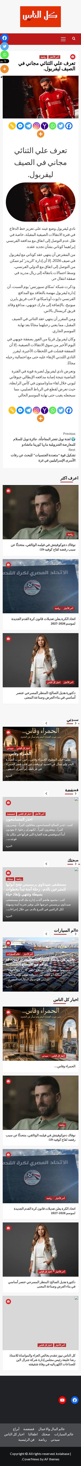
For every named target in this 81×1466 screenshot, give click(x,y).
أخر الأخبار (54, 56)
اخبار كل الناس (53, 682)
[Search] (73, 38)
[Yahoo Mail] (44, 126)
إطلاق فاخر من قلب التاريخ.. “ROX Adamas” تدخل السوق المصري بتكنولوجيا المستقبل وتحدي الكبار (40, 959)
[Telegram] (28, 126)
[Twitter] (60, 126)
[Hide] (1, 77)
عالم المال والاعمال (16, 743)
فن (32, 1439)
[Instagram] (36, 126)
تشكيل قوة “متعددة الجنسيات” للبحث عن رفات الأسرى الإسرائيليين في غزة (43, 455)
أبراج (16, 1429)
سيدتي (31, 743)
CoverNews (30, 1459)
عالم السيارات (13, 949)
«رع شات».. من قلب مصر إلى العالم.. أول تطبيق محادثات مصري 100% (38, 751)
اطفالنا (33, 1434)
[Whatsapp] (52, 126)
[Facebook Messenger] (20, 126)
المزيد (9, 775)
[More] (40, 134)
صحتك (10, 883)
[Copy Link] (12, 126)
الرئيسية (24, 1439)
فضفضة (11, 818)
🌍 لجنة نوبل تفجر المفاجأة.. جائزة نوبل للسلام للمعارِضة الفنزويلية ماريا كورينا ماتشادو (44, 438)
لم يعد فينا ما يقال (19, 823)
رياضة (43, 56)
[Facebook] (68, 126)
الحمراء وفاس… (64, 1066)
